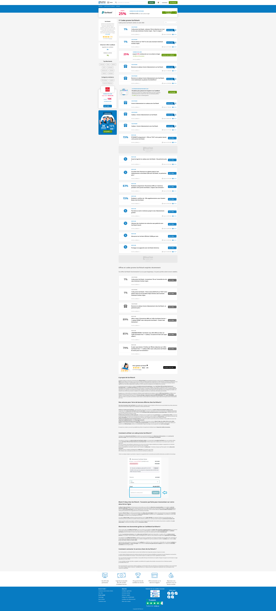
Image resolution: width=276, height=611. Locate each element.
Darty (108, 64)
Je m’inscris (173, 2)
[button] (171, 30)
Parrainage (100, 597)
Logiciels (111, 80)
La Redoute (110, 67)
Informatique (104, 80)
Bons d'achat (101, 599)
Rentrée (151, 2)
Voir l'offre (106, 106)
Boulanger (111, 73)
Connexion (164, 2)
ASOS (104, 67)
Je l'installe (172, 92)
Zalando (104, 73)
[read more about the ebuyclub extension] (158, 2)
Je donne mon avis (168, 367)
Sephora (113, 64)
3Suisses (111, 70)
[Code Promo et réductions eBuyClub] (102, 2)
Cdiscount (102, 64)
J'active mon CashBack (168, 12)
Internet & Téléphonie (107, 83)
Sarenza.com (104, 70)
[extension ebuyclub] (158, 2)
